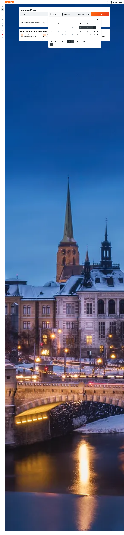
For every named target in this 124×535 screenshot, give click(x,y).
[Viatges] (2, 30)
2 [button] (72, 27)
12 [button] (58, 34)
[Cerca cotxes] (2, 12)
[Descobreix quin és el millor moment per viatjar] (2, 25)
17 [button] (51, 38)
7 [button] (65, 31)
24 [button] (51, 41)
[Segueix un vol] (2, 22)
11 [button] (55, 34)
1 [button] (80, 27)
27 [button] (62, 41)
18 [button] (55, 38)
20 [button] (62, 38)
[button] (2, 2)
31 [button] (51, 45)
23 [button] (72, 38)
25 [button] (55, 41)
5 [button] (58, 31)
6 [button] (97, 27)
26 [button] (58, 41)
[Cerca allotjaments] (2, 9)
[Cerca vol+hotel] (2, 15)
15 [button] (68, 34)
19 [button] (58, 38)
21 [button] (65, 38)
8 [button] (80, 31)
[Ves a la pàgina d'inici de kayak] (9, 2)
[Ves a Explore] (2, 19)
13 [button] (62, 34)
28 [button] (65, 41)
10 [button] (51, 34)
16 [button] (72, 34)
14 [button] (65, 34)
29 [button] (69, 41)
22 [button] (69, 38)
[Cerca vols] (2, 6)
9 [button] (72, 31)
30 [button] (72, 41)
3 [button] (51, 31)
